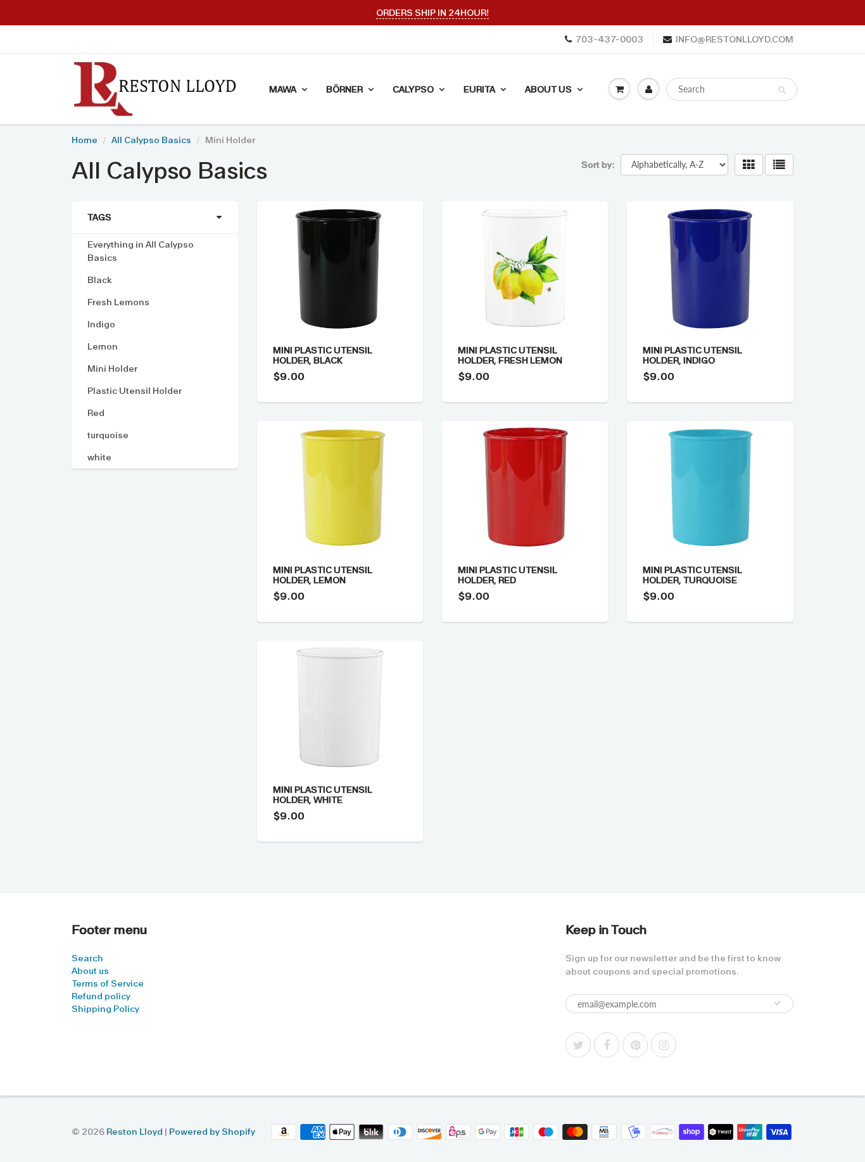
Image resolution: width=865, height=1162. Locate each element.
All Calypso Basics (151, 140)
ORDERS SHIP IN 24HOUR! (432, 12)
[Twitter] (578, 1045)
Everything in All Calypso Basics (140, 251)
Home (85, 140)
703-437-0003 (609, 39)
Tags (99, 217)
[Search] (782, 90)
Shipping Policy (105, 1008)
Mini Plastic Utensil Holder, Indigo (692, 355)
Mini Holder (112, 368)
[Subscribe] (777, 1003)
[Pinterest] (635, 1045)
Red (95, 413)
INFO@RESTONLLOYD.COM (734, 39)
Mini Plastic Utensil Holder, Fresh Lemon (510, 355)
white (99, 457)
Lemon (102, 346)
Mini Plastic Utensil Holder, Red (507, 575)
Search (87, 958)
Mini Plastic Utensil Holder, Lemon (322, 575)
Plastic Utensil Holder (134, 390)
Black (99, 280)
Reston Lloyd (134, 1131)
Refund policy (101, 996)
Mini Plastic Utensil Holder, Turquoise (692, 575)
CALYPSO (413, 89)
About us (90, 970)
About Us (548, 89)
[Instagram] (663, 1045)
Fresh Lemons (118, 302)
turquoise (108, 435)
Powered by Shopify (212, 1131)
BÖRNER (344, 89)
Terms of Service (108, 983)
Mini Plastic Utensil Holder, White (322, 794)
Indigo (101, 324)
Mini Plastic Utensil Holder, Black (322, 355)
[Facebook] (606, 1045)
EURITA (479, 89)
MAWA (282, 89)
